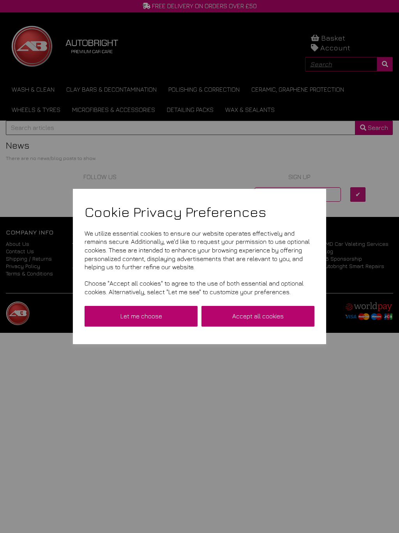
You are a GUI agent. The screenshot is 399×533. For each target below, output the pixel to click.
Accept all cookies (258, 316)
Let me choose (141, 316)
